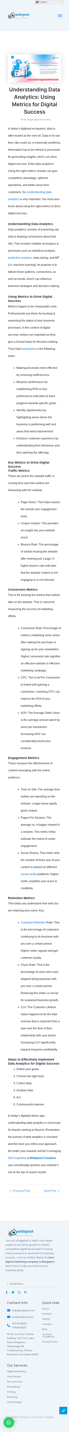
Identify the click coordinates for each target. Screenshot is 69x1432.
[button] (31, 1283)
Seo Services (14, 1381)
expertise (20, 1158)
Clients (46, 1319)
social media (29, 874)
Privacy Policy (50, 1341)
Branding (12, 1397)
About (45, 1308)
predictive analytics (20, 257)
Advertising (13, 1386)
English (43, 2)
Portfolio (47, 1314)
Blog (44, 1329)
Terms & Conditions (48, 1335)
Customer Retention (33, 922)
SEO (11, 1158)
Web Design (14, 1376)
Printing (11, 1392)
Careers (47, 1324)
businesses (28, 348)
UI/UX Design (14, 1402)
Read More (17, 1283)
